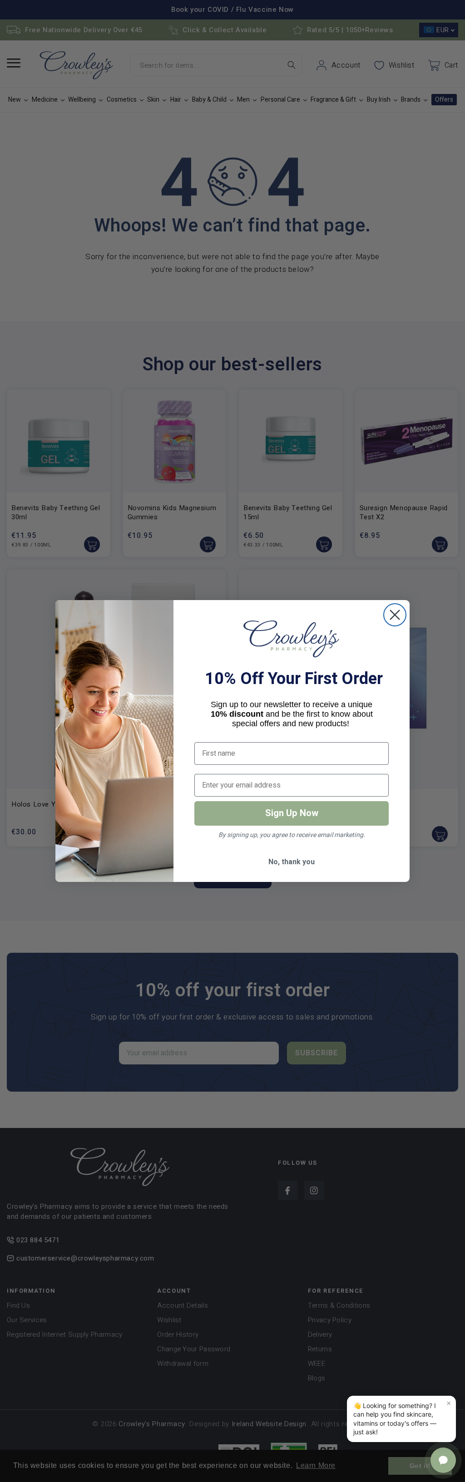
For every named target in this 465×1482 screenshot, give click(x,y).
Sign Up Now (291, 813)
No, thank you (291, 862)
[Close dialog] (395, 615)
